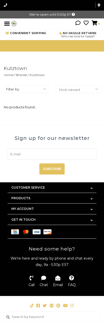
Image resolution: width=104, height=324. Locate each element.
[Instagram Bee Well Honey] (72, 306)
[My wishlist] (86, 23)
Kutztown (37, 75)
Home (8, 75)
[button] (78, 23)
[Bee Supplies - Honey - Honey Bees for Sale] (14, 23)
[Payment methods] (16, 231)
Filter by (12, 89)
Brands (21, 75)
